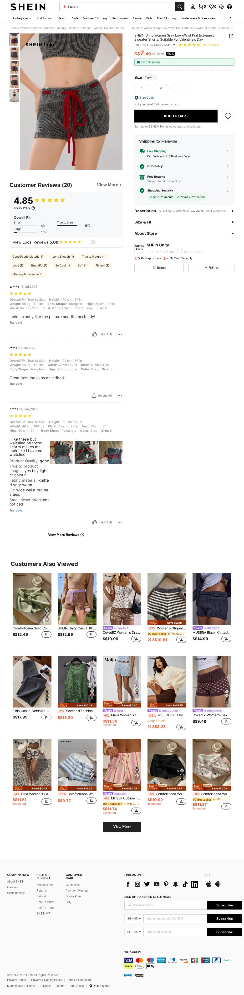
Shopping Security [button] (160, 190)
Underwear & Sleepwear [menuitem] (198, 18)
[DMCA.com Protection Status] (139, 975)
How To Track (45, 908)
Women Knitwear (79, 28)
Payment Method (77, 890)
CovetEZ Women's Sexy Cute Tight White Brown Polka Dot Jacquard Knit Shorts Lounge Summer (212, 715)
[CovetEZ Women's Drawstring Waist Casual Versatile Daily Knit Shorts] (122, 599)
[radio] (142, 88)
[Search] (179, 6)
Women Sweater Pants (109, 28)
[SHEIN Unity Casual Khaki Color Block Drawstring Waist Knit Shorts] (77, 599)
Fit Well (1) (102, 265)
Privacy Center (16, 980)
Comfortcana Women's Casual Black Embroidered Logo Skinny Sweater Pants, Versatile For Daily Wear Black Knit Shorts (167, 794)
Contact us (73, 885)
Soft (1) (82, 265)
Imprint (60, 986)
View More (122, 827)
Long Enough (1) (63, 256)
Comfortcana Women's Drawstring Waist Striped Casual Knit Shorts (78, 794)
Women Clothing (55, 28)
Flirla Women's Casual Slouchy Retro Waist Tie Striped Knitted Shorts (32, 794)
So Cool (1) (62, 265)
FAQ (68, 902)
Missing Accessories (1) (28, 274)
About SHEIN (15, 881)
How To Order (45, 902)
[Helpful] (94, 334)
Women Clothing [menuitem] (95, 18)
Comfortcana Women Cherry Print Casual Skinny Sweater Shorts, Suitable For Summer (212, 794)
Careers (12, 887)
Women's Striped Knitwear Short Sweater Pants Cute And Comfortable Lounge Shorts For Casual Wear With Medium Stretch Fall (167, 628)
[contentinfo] (183, 963)
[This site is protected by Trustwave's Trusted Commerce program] (128, 975)
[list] (162, 884)
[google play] (217, 886)
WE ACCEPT (133, 952)
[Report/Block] (119, 334)
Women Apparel (30, 28)
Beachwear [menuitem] (120, 18)
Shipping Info (45, 885)
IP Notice (45, 986)
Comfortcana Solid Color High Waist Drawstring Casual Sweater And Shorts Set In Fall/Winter (32, 628)
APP (208, 875)
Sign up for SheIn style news (147, 897)
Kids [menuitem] (149, 18)
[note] (166, 622)
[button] (221, 7)
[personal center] (193, 7)
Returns (41, 890)
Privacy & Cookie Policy (46, 980)
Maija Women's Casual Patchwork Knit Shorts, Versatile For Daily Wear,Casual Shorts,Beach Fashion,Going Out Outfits (123, 715)
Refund (41, 896)
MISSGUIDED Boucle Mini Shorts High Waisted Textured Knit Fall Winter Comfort (167, 715)
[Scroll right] (230, 18)
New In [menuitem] (62, 18)
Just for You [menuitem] (45, 18)
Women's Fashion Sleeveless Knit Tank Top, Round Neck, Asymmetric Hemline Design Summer (78, 711)
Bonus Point (73, 896)
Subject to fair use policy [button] (163, 181)
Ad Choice (77, 986)
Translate (16, 322)
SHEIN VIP (43, 913)
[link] (202, 6)
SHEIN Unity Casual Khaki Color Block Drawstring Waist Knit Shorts (77, 628)
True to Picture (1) (94, 256)
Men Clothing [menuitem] (166, 18)
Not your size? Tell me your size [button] (155, 104)
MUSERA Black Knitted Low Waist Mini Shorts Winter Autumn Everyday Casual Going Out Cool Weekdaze (212, 632)
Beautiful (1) (39, 265)
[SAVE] (228, 116)
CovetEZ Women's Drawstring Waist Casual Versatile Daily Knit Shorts (122, 632)
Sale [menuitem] (75, 18)
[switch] (91, 242)
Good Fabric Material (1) (28, 256)
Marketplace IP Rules (21, 986)
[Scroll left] (224, 18)
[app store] (208, 886)
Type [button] (148, 77)
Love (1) (17, 265)
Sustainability (16, 893)
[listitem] (32, 610)
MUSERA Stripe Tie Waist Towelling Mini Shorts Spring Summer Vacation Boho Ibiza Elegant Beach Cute (123, 798)
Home (13, 28)
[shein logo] (28, 6)
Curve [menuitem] (137, 18)
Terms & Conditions (79, 980)
